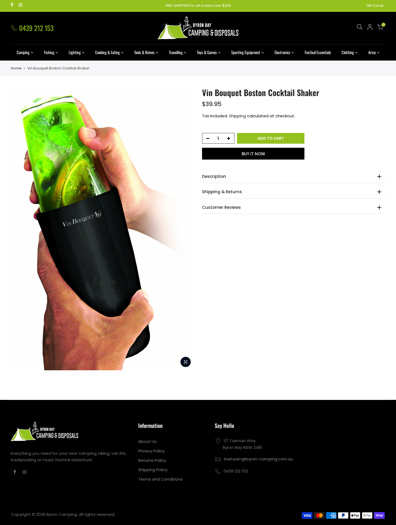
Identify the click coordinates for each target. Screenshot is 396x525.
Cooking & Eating (107, 52)
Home (16, 68)
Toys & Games (207, 52)
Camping (23, 52)
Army (372, 52)
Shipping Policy (153, 470)
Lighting (75, 52)
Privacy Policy (151, 451)
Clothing (348, 52)
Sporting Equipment (245, 52)
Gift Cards (375, 5)
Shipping (237, 116)
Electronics (282, 52)
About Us (147, 441)
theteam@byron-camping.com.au (258, 459)
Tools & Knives (144, 52)
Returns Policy (152, 460)
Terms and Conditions (160, 479)
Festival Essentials (318, 52)
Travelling (176, 52)
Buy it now (253, 154)
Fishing (49, 52)
